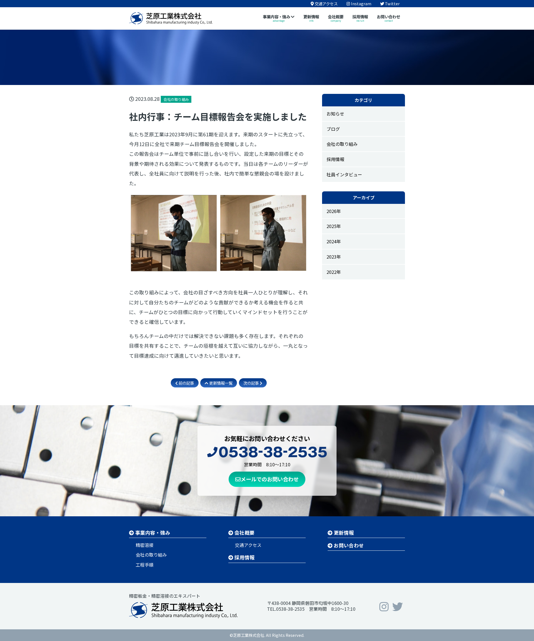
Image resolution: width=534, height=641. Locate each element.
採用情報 (335, 159)
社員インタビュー (344, 174)
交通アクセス (248, 545)
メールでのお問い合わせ (270, 479)
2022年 (334, 272)
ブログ (333, 129)
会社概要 (243, 532)
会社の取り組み (342, 144)
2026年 (334, 211)
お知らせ (335, 113)
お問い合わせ (348, 545)
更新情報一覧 (220, 383)
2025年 (334, 226)
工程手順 (145, 564)
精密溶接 (145, 545)
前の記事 (186, 383)
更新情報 (343, 532)
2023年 (334, 256)
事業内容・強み (152, 532)
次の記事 (251, 383)
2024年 (334, 241)
